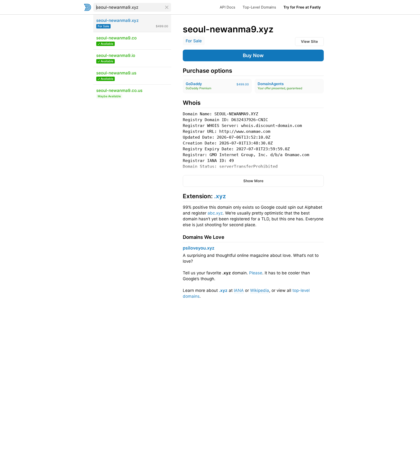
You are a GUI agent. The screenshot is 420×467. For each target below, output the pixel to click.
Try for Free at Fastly (302, 7)
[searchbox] (132, 7)
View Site (309, 41)
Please (255, 272)
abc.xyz (215, 213)
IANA (239, 290)
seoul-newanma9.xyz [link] (228, 29)
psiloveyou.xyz (198, 248)
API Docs (227, 7)
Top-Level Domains (259, 7)
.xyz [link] (220, 196)
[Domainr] (87, 7)
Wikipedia (259, 290)
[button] (253, 55)
